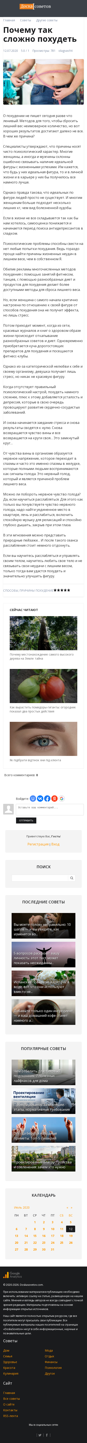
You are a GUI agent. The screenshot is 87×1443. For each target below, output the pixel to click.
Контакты (10, 1410)
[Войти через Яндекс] (54, 798)
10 (52, 1229)
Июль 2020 (22, 1207)
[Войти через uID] (33, 798)
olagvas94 (65, 51)
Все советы (11, 1399)
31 (52, 1249)
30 (43, 1249)
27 (16, 1249)
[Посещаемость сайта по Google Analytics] (12, 1277)
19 (70, 1236)
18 (61, 1236)
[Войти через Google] (61, 798)
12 (70, 1229)
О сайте (9, 1404)
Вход (55, 844)
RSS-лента (10, 1416)
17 (52, 1236)
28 (26, 1249)
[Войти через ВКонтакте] (40, 798)
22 (35, 1243)
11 (61, 1229)
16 (43, 1236)
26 (70, 1243)
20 (16, 1243)
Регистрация (38, 844)
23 (43, 1243)
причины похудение (36, 590)
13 (16, 1236)
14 (26, 1236)
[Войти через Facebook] (47, 798)
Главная (9, 1393)
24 (52, 1243)
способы (10, 590)
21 (26, 1243)
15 (35, 1236)
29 (35, 1249)
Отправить (26, 820)
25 (61, 1243)
